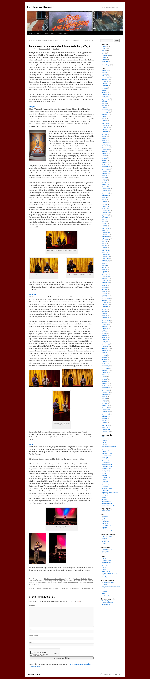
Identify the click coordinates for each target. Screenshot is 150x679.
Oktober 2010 (105, 391)
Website (31, 642)
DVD (103, 52)
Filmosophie (105, 457)
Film (45, 579)
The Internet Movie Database (109, 542)
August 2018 (105, 217)
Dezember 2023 (106, 109)
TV (103, 63)
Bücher (104, 48)
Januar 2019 (105, 208)
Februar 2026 (105, 76)
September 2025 (106, 83)
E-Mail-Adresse (33, 635)
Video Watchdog (106, 510)
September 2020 (106, 171)
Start (30, 33)
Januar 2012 (105, 363)
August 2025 (105, 85)
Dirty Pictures (105, 553)
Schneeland (105, 494)
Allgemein (104, 46)
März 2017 (104, 249)
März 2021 (104, 160)
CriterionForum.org (107, 536)
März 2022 (104, 140)
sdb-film (104, 497)
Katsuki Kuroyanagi (78, 580)
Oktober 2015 (105, 280)
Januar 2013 (105, 341)
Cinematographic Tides (107, 438)
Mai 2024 (104, 105)
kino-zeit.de (105, 523)
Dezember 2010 (106, 387)
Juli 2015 (104, 286)
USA (60, 582)
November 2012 (106, 345)
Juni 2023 (104, 118)
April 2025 (104, 90)
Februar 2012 (105, 361)
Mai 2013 (104, 333)
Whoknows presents (107, 501)
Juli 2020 (104, 175)
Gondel (104, 569)
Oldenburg (38, 582)
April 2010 (104, 402)
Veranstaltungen (59, 579)
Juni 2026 (104, 74)
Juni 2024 (104, 103)
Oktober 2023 (105, 112)
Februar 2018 (105, 229)
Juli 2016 (104, 263)
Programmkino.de (106, 525)
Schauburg (104, 575)
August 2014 (105, 306)
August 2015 (105, 284)
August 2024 (105, 101)
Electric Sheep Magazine (108, 602)
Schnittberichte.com (107, 529)
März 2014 (104, 315)
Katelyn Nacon (68, 580)
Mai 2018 (104, 223)
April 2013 (104, 335)
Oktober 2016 (105, 258)
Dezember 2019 (106, 188)
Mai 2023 (104, 120)
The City (32, 444)
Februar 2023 (105, 124)
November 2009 (106, 411)
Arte (103, 610)
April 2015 (104, 291)
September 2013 (106, 326)
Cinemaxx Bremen (106, 562)
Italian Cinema (105, 521)
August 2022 (105, 131)
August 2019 (105, 195)
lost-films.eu (105, 540)
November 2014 (106, 300)
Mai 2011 (104, 378)
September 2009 (106, 415)
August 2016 (105, 262)
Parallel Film (105, 483)
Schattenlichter (105, 490)
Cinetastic (104, 440)
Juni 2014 (104, 310)
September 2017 (106, 238)
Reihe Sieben (105, 486)
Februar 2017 (105, 251)
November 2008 (106, 431)
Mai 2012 (104, 356)
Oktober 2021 (105, 149)
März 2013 (104, 337)
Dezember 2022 (106, 125)
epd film (104, 588)
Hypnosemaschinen (107, 464)
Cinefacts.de (105, 516)
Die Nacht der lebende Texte (109, 446)
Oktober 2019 (105, 192)
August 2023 (105, 116)
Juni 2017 (104, 243)
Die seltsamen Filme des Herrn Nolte (111, 448)
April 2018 (104, 225)
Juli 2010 (104, 396)
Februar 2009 (105, 426)
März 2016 (104, 271)
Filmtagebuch (51, 579)
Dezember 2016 (106, 254)
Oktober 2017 (105, 236)
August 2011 (105, 372)
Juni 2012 (104, 354)
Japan (54, 580)
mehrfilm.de (105, 473)
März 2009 (104, 424)
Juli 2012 (104, 352)
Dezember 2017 (106, 232)
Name (30, 629)
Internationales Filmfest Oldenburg (42, 580)
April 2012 (104, 357)
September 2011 (106, 370)
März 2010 (104, 403)
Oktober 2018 (105, 214)
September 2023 (106, 114)
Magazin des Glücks (107, 472)
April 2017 (104, 247)
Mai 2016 (104, 267)
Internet (104, 57)
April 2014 (104, 313)
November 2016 (106, 256)
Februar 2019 (105, 206)
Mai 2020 (104, 179)
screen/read (105, 496)
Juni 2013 (104, 332)
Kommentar (32, 605)
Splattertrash (105, 499)
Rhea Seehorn (55, 582)
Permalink (36, 584)
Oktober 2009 (105, 413)
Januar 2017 (105, 252)
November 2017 (106, 234)
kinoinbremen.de (106, 571)
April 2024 (104, 107)
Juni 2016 (104, 265)
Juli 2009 (104, 418)
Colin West (77, 579)
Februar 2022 (105, 142)
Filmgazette (105, 518)
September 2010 (106, 392)
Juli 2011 (104, 374)
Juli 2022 (104, 133)
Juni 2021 (104, 155)
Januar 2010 (105, 407)
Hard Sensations (106, 462)
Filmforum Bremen (40, 7)
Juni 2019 (104, 199)
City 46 (104, 50)
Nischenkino (105, 481)
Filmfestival (84, 579)
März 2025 (104, 92)
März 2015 (104, 293)
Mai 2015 (104, 289)
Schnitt (104, 593)
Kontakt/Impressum (49, 33)
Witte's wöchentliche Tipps (108, 505)
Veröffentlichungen (62, 33)
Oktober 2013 (105, 324)
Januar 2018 (105, 230)
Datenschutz (38, 33)
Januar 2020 (105, 186)
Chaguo (32, 106)
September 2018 (106, 216)
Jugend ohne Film (106, 468)
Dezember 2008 (106, 429)
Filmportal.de (105, 520)
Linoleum (32, 294)
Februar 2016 (105, 273)
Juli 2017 (104, 241)
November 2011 (106, 367)
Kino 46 (104, 59)
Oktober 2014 (105, 302)
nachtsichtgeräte (106, 477)
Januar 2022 (105, 144)
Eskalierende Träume (107, 453)
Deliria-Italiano (105, 551)
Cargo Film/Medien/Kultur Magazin (111, 586)
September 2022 (106, 129)
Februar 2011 (105, 383)
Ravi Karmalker (45, 582)
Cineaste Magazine (106, 601)
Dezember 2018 (106, 210)
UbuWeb (104, 543)
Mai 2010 (104, 400)
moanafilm (104, 475)
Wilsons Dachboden (107, 503)
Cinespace (104, 564)
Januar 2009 (105, 427)
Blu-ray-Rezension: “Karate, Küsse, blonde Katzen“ (44, 40)
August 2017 (105, 240)
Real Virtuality (105, 485)
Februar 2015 (105, 295)
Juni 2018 (104, 221)
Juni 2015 (104, 287)
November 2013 (106, 322)
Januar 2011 (105, 385)
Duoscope (104, 451)
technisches (105, 61)
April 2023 (104, 122)
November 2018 (106, 212)
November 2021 (106, 147)
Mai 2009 (104, 420)
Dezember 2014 (106, 298)
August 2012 (105, 350)
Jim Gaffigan (59, 580)
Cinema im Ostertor (107, 560)
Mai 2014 (104, 311)
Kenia (85, 580)
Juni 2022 (104, 135)
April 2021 (104, 159)
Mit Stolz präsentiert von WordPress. (112, 674)
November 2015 (106, 278)
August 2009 (105, 416)
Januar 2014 (105, 319)
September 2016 (106, 260)
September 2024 (106, 100)
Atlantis (104, 558)
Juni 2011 (104, 376)
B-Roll (103, 437)
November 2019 (106, 190)
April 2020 (104, 181)
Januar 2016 (105, 275)
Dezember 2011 (106, 365)
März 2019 (104, 205)
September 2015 (106, 282)
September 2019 (106, 194)
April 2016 (104, 269)
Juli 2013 (104, 330)
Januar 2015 (105, 297)
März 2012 (104, 359)
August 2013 (105, 328)
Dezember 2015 (106, 276)
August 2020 (105, 173)
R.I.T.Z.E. (104, 527)
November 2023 (106, 111)
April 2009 (104, 422)
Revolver (104, 591)
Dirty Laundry (105, 450)
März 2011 (104, 381)
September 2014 (106, 304)
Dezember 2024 (106, 98)
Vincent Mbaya (66, 582)
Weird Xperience (106, 577)
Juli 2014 (104, 308)
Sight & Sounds (106, 604)
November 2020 (106, 168)
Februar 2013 (105, 339)
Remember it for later (107, 488)
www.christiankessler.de (108, 531)
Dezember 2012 (106, 343)
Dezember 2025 (106, 77)
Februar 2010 (105, 405)
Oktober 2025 (105, 81)
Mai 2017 (104, 245)
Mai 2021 (104, 157)
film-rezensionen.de (107, 455)
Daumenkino (105, 444)
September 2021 (106, 151)
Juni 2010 (104, 398)
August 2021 (105, 153)
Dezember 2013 (106, 321)
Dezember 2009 (106, 409)
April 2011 (104, 380)
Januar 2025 (105, 96)
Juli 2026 (104, 72)
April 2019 (104, 203)
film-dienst (104, 589)
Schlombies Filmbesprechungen (110, 492)
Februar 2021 (105, 162)
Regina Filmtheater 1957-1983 (109, 573)
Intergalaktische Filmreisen (108, 466)
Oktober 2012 (105, 346)
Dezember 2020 (106, 166)
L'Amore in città (106, 470)
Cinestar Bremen (106, 566)
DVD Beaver (105, 538)
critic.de (104, 442)
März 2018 (104, 227)
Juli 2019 (104, 197)
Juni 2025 (104, 87)
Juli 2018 (104, 219)
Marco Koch (56, 49)
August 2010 (105, 394)
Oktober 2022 (105, 127)
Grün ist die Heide (106, 461)
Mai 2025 (104, 89)
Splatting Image (106, 595)
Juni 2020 (104, 177)
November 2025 (106, 79)
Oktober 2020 (105, 170)
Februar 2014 (105, 317)
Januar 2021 (105, 164)
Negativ (104, 479)
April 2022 (104, 138)
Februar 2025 (105, 94)
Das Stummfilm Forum (107, 549)
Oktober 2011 (105, 368)
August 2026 (105, 70)
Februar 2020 (105, 184)
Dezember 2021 (106, 146)
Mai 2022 (104, 136)
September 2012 (106, 348)
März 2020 (104, 182)
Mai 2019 (104, 201)
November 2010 (106, 389)
